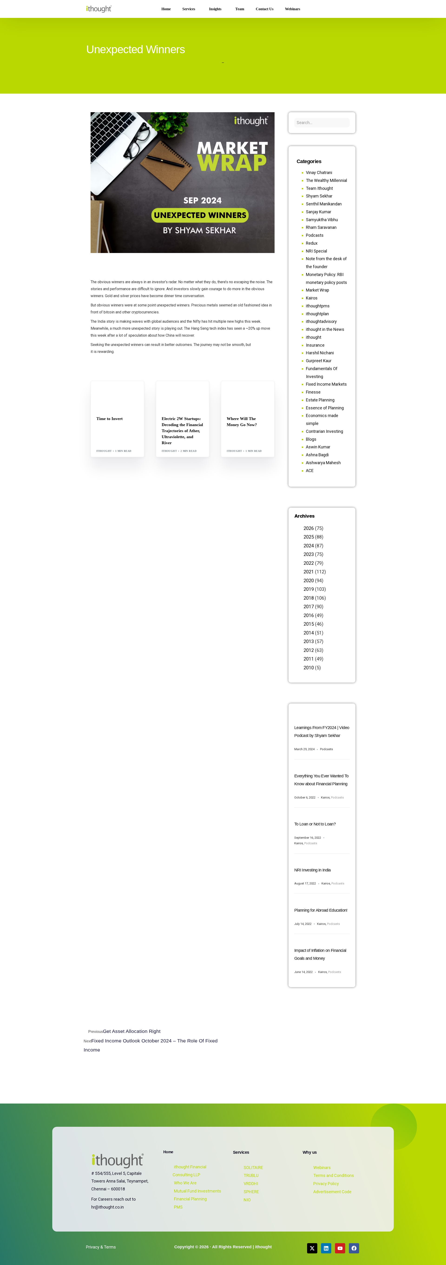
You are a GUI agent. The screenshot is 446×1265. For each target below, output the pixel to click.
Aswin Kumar (318, 446)
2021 (309, 572)
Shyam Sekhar (109, 394)
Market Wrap (119, 391)
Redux (312, 243)
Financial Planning (190, 1198)
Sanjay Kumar (318, 211)
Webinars (322, 1167)
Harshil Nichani (320, 352)
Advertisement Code (332, 1191)
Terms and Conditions (333, 1175)
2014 (309, 633)
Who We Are (185, 1182)
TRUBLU (251, 1175)
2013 (309, 641)
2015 (309, 624)
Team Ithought (319, 188)
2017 (309, 606)
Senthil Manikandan (190, 391)
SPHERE (251, 1191)
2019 (309, 589)
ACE (310, 470)
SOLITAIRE (253, 1167)
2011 (309, 659)
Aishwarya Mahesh (323, 462)
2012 (309, 650)
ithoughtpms (318, 305)
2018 (309, 598)
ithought (104, 451)
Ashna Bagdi (317, 454)
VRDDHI (251, 1183)
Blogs (102, 391)
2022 (309, 563)
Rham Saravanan (321, 227)
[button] (352, 9)
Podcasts (315, 235)
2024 (309, 546)
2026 (309, 528)
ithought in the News (325, 329)
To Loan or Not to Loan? (315, 824)
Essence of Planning (325, 407)
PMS (178, 1207)
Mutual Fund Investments (197, 1191)
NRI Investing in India (312, 870)
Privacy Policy (326, 1183)
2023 (309, 554)
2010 (309, 667)
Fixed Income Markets (326, 384)
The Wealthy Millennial (326, 180)
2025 (309, 537)
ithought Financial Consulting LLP (189, 1170)
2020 (309, 580)
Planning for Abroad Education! (321, 910)
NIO (247, 1199)
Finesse (313, 392)
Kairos (312, 298)
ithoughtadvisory (321, 321)
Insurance (315, 345)
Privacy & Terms (101, 1247)
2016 (309, 615)
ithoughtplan (317, 313)
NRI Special (316, 251)
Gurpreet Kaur (318, 360)
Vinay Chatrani (319, 172)
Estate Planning (320, 400)
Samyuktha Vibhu (322, 219)
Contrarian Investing (324, 431)
